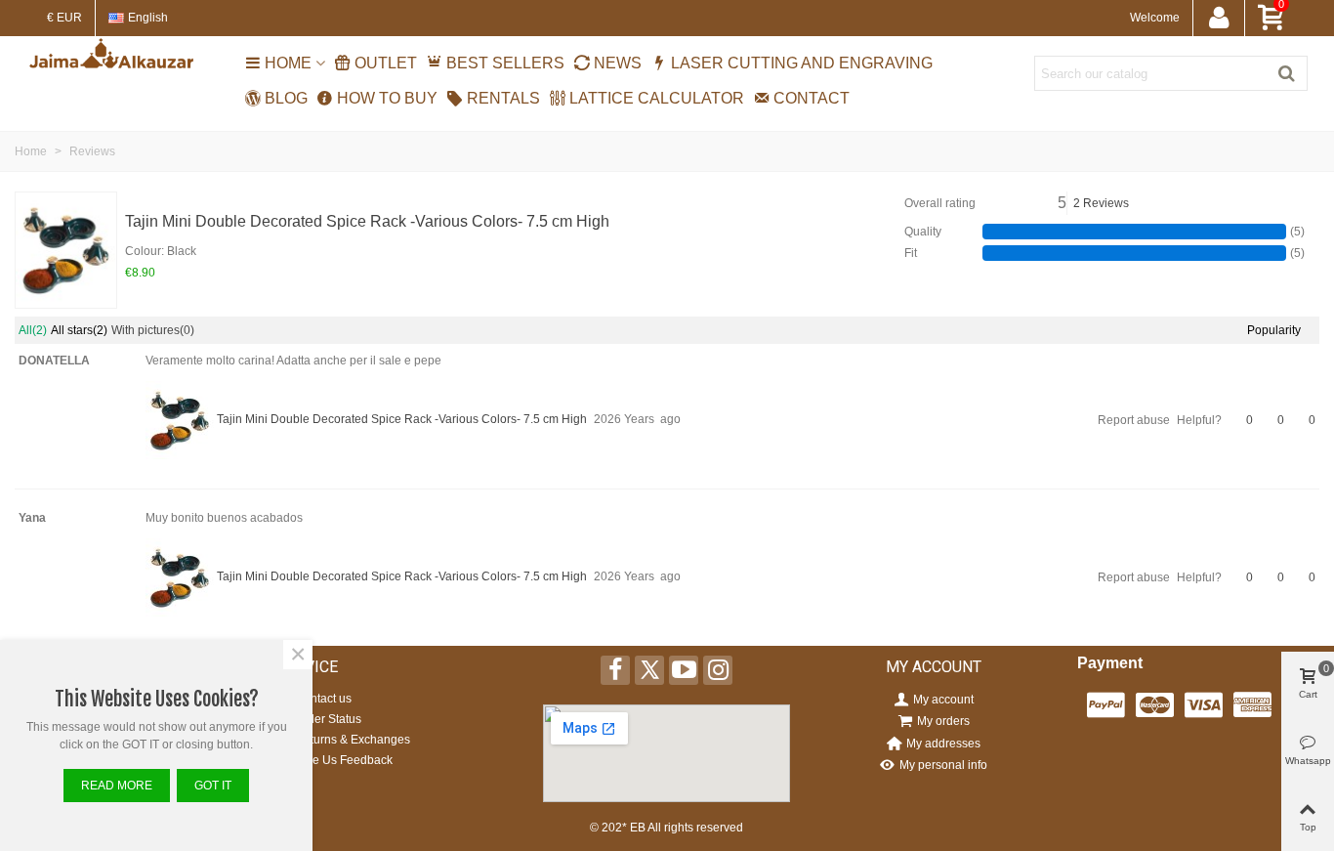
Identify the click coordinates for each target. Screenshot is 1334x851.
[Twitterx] (649, 670)
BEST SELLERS (505, 63)
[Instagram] (717, 670)
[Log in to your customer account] (1218, 18)
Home (288, 63)
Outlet (385, 63)
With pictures (152, 330)
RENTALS (503, 98)
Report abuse (1134, 420)
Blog (286, 98)
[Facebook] (615, 670)
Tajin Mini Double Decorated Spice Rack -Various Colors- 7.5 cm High (367, 221)
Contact (811, 98)
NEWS (618, 63)
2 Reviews (1101, 203)
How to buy (387, 98)
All (33, 330)
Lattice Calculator (656, 98)
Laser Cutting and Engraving (802, 63)
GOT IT (212, 785)
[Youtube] (683, 670)
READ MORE (116, 785)
